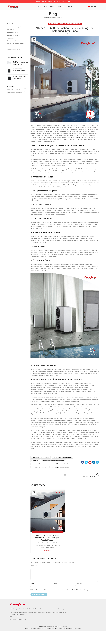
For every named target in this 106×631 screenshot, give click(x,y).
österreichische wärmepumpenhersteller (54, 460)
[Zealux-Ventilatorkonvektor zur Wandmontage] (9, 63)
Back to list (65, 475)
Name (32, 583)
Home (45, 17)
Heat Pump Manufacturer (31, 628)
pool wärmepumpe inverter (55, 17)
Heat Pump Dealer (64, 628)
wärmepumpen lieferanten (40, 467)
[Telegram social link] (97, 462)
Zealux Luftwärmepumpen (13, 89)
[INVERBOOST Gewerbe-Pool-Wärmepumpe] (9, 70)
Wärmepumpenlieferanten (70, 379)
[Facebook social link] (82, 462)
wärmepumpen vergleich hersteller (60, 467)
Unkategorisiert (10, 41)
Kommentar (33, 565)
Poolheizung (77, 23)
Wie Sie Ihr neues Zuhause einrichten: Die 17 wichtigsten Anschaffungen (48, 537)
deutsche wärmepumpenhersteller (63, 457)
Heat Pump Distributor (75, 628)
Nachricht (9, 29)
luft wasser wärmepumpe (13, 27)
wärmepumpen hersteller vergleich (15, 43)
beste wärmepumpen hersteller (41, 457)
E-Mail (56, 583)
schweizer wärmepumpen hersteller (42, 463)
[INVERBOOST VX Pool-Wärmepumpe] (9, 78)
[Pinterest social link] (89, 462)
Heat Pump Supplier (43, 628)
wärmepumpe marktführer (63, 463)
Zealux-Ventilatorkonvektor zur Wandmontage (20, 62)
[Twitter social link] (86, 462)
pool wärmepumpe (69, 23)
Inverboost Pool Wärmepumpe (14, 92)
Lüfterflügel (36, 460)
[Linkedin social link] (93, 462)
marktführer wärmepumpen (75, 137)
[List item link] (53, 614)
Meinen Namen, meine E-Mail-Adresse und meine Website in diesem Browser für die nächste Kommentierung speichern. (62, 589)
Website (79, 583)
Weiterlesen (47, 550)
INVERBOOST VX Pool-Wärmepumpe (19, 77)
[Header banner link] (50, 1)
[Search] (98, 6)
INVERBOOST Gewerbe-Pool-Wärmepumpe (20, 69)
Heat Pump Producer (54, 628)
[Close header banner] (104, 1)
